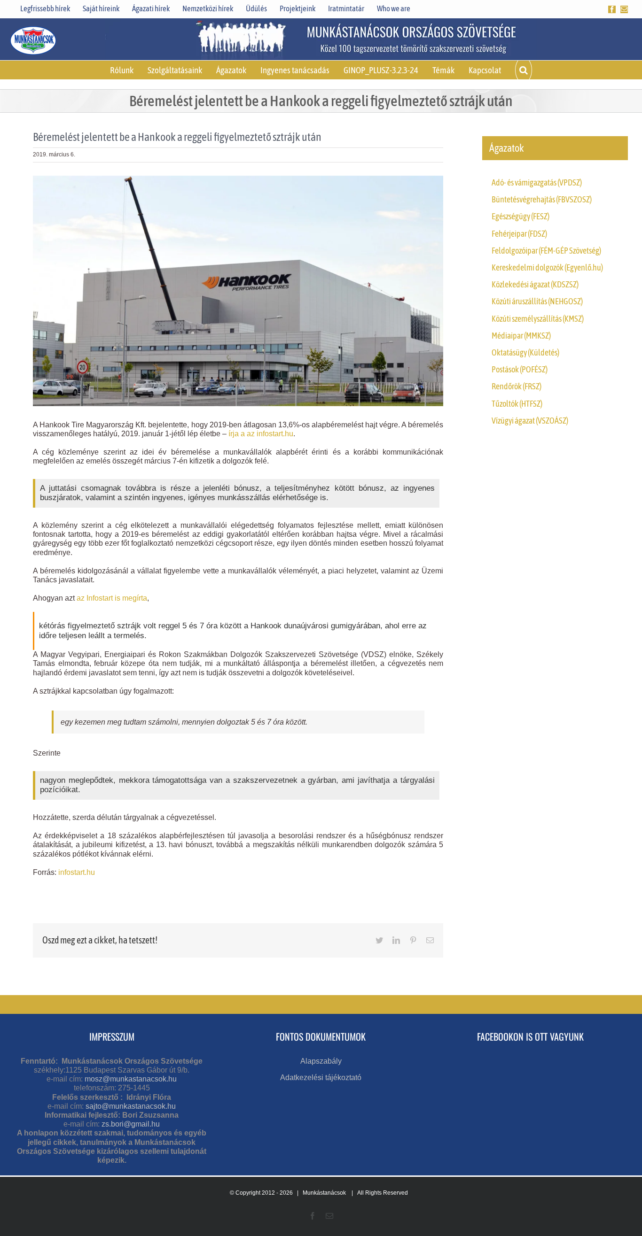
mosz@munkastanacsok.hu (131, 1079)
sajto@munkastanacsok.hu (131, 1106)
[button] (523, 70)
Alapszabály (321, 1061)
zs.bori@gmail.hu (131, 1124)
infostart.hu (76, 872)
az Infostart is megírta (112, 598)
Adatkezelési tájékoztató (320, 1078)
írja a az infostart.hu (260, 434)
